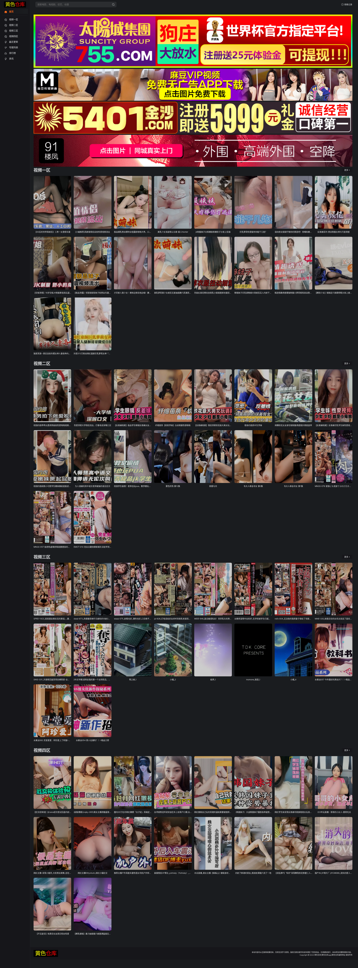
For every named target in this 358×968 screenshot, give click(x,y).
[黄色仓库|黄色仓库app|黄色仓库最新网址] (15, 4)
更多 (346, 170)
